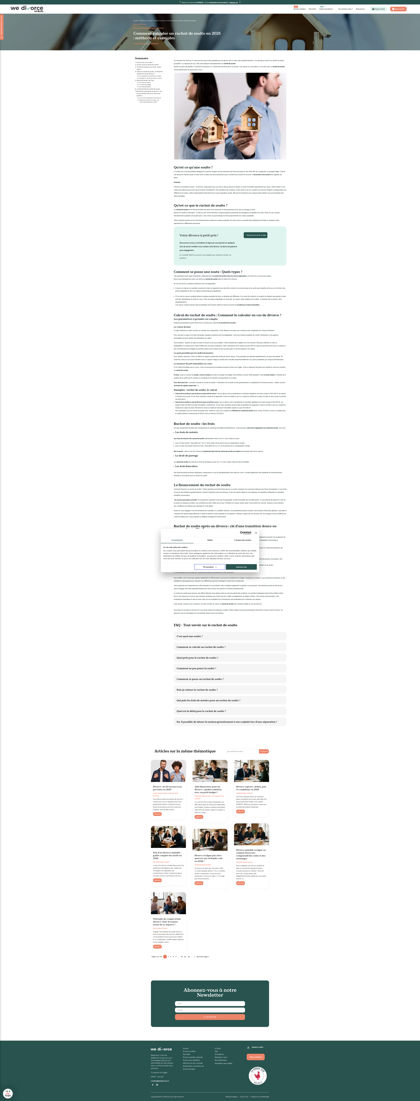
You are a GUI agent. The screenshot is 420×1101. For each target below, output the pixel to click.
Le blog (217, 1048)
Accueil (135, 20)
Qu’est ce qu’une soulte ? (144, 62)
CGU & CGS (244, 1097)
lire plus (157, 814)
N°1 (296, 6)
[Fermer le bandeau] (256, 533)
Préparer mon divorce (161, 862)
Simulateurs (219, 1054)
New (321, 6)
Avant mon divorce (160, 793)
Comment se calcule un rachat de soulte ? (201, 647)
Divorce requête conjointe (193, 1057)
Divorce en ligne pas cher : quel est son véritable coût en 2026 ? (209, 858)
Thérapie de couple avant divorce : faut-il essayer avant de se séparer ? (167, 922)
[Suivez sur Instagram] (157, 1085)
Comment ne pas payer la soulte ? (196, 668)
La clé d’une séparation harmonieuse (150, 98)
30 (189, 956)
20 (185, 956)
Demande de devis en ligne (256, 235)
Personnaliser (208, 567)
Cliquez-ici (234, 2)
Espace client (380, 9)
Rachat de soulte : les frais (145, 80)
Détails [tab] (210, 540)
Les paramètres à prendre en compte (150, 76)
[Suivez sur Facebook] (152, 1085)
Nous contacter (256, 1057)
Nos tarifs (312, 9)
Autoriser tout (241, 567)
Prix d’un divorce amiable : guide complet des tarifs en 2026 (167, 855)
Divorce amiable (299, 8)
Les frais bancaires (145, 87)
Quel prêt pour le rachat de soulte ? (197, 657)
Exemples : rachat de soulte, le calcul (151, 78)
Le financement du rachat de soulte (148, 89)
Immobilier (155, 44)
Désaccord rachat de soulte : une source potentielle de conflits (149, 101)
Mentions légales (231, 1097)
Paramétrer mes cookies (223, 1063)
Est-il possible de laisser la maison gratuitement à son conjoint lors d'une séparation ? (227, 721)
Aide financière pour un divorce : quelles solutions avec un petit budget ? (208, 789)
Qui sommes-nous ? (345, 9)
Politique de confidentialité (260, 1097)
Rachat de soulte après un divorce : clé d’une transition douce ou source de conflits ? (149, 93)
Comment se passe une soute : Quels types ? (149, 68)
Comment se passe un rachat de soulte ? (200, 679)
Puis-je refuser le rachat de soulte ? (197, 689)
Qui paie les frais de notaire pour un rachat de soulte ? (208, 700)
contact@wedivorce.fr (160, 1081)
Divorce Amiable (189, 1051)
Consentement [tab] (177, 540)
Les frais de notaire (145, 82)
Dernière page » (203, 956)
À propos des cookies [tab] (242, 540)
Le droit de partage (145, 84)
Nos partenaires (221, 1060)
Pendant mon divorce (145, 20)
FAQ (216, 1051)
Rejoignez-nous (221, 1057)
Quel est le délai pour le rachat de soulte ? (201, 711)
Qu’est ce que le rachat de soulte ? (148, 65)
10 (182, 956)
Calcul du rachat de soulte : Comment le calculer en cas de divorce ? (150, 73)
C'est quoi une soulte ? (190, 636)
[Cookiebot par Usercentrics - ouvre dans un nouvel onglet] (241, 533)
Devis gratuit (399, 9)
